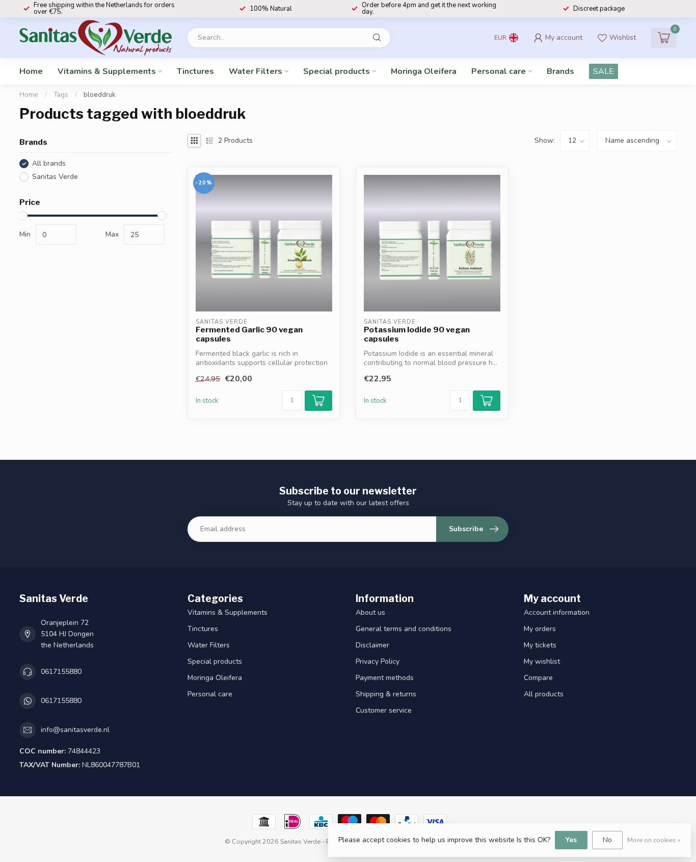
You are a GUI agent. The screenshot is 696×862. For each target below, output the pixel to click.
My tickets (540, 645)
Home (31, 71)
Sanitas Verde (55, 176)
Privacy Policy (377, 661)
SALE (603, 71)
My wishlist (542, 661)
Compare (538, 678)
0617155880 (61, 671)
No (607, 840)
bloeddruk (100, 94)
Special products (336, 71)
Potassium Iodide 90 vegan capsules (417, 334)
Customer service (384, 710)
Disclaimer (372, 645)
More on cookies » (654, 839)
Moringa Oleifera (424, 71)
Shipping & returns (386, 694)
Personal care (498, 71)
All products (544, 694)
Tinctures (195, 71)
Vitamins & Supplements (107, 71)
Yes (571, 840)
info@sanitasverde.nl (75, 730)
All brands (49, 163)
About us (370, 612)
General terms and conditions (403, 629)
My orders (540, 629)
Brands (560, 71)
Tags (60, 94)
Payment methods (385, 678)
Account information (557, 612)
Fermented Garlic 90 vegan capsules (249, 334)
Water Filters (255, 71)
